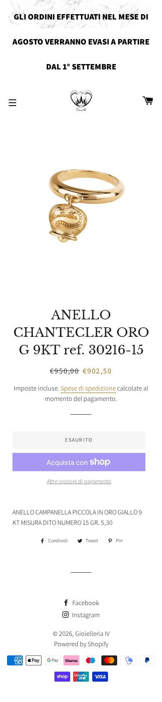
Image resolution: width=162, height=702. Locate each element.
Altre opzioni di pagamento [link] (79, 481)
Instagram (85, 615)
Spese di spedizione (88, 388)
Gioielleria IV (92, 633)
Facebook (85, 602)
